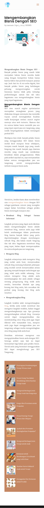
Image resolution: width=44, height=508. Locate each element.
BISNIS (28, 25)
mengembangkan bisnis (18, 202)
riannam (10, 25)
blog (6, 306)
